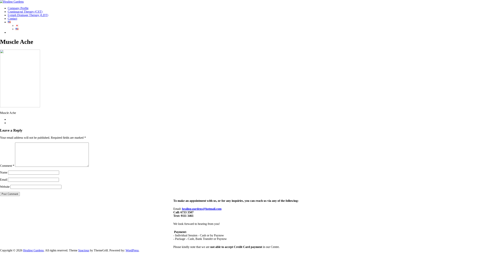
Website (5, 186)
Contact (12, 18)
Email (3, 179)
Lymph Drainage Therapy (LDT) (28, 15)
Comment (7, 165)
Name (3, 172)
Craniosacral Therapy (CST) (25, 11)
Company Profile (18, 8)
